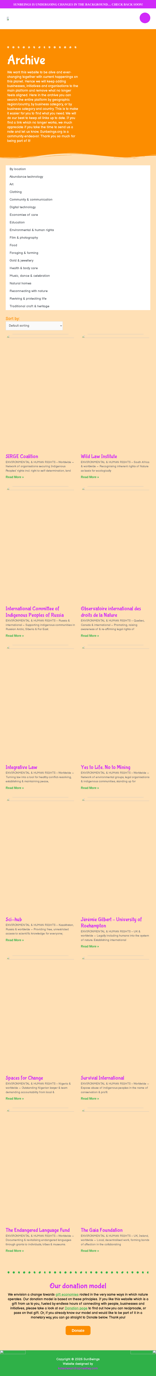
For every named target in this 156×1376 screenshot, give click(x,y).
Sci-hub (14, 919)
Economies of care (24, 215)
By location (18, 169)
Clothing (16, 192)
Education (17, 222)
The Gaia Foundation (102, 1230)
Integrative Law (21, 767)
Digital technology (23, 207)
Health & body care (24, 268)
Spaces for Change (24, 1078)
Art (12, 184)
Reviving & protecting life (28, 299)
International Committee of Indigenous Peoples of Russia (35, 612)
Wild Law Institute (99, 456)
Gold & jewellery (21, 260)
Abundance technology (26, 177)
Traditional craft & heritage (29, 306)
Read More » (15, 477)
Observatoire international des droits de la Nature (111, 612)
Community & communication (31, 200)
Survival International (102, 1078)
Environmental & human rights (32, 230)
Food (13, 245)
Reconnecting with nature (29, 291)
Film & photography (24, 238)
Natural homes (20, 283)
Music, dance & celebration (30, 276)
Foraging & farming (24, 253)
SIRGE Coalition (22, 456)
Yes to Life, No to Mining (105, 767)
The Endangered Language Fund (38, 1230)
